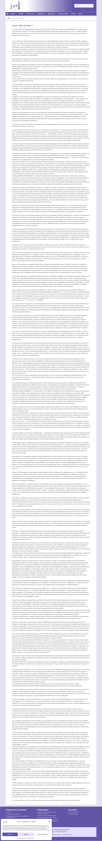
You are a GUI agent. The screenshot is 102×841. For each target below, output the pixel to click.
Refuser (26, 834)
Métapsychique (73, 29)
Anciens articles (73, 814)
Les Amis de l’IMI (63, 13)
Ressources (51, 13)
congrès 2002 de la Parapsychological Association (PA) (29, 29)
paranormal (36, 531)
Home (8, 18)
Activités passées (73, 812)
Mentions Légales (31, 838)
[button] (49, 821)
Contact (73, 13)
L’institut (12, 13)
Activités (20, 13)
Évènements (41, 13)
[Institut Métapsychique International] (16, 6)
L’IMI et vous (30, 13)
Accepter (10, 834)
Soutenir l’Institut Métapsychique (47, 815)
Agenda (9, 812)
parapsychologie (63, 31)
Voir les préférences (42, 834)
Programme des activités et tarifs (47, 817)
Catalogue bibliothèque (13, 814)
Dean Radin (37, 59)
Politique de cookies (21, 838)
